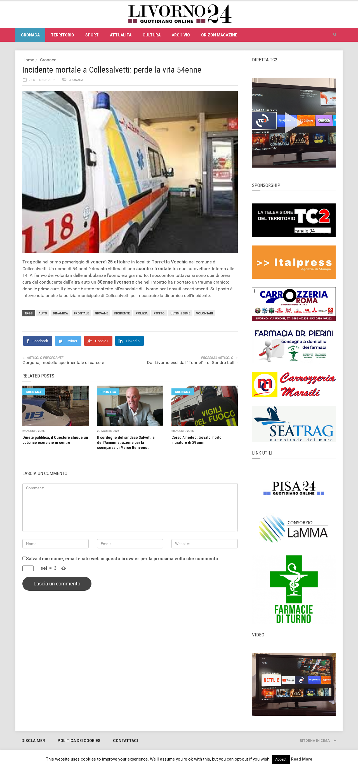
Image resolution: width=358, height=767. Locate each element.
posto (159, 313)
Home (28, 59)
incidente (122, 313)
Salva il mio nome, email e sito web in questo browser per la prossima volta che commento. (122, 558)
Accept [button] (280, 759)
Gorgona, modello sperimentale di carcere (63, 362)
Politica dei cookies (79, 740)
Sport (92, 35)
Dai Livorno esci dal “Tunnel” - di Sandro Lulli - (192, 362)
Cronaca (30, 35)
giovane (101, 313)
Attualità (120, 35)
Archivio (181, 35)
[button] (335, 35)
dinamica (60, 313)
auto (43, 313)
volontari (204, 313)
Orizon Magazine (219, 35)
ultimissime (180, 313)
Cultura (152, 35)
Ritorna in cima (315, 741)
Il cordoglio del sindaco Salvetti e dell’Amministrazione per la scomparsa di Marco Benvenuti (126, 442)
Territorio (62, 35)
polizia (142, 313)
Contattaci (125, 740)
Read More (301, 759)
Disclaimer (33, 740)
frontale (81, 313)
